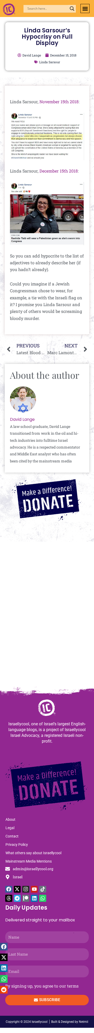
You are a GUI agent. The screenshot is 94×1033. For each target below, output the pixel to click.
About (10, 819)
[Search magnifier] (72, 8)
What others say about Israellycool (33, 853)
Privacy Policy (16, 844)
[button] (85, 8)
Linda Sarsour (49, 62)
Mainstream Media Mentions (28, 861)
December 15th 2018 (58, 171)
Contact (12, 836)
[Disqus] (47, 617)
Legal (9, 828)
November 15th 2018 (59, 101)
